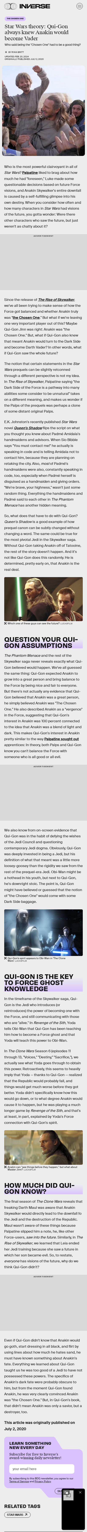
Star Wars (15, 1515)
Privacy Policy (43, 1481)
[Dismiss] (80, 1492)
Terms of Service (19, 1481)
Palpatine (30, 172)
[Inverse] (35, 6)
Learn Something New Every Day (30, 1444)
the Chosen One (26, 317)
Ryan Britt (18, 52)
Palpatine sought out (61, 739)
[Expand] (66, 1492)
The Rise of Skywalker (56, 300)
